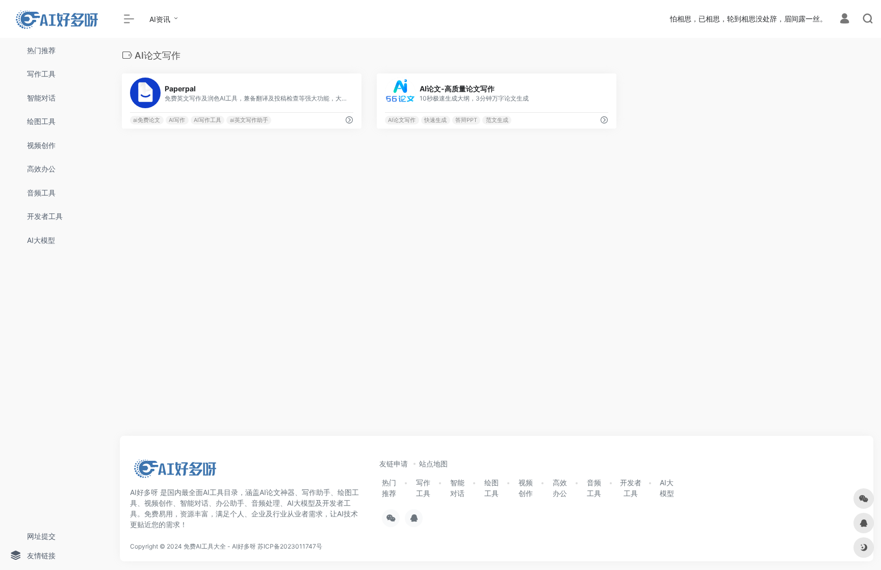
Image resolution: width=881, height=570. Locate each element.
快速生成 (435, 120)
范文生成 (497, 120)
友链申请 (393, 463)
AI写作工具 (207, 120)
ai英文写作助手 (249, 120)
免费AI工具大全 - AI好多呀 (220, 546)
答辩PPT (466, 120)
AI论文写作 (402, 120)
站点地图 (433, 463)
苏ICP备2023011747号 (289, 546)
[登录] (844, 19)
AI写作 (177, 120)
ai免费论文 (146, 120)
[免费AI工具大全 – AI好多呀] (174, 471)
